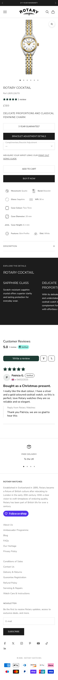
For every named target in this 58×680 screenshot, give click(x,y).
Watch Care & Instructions (16, 593)
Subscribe (13, 631)
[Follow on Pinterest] (30, 643)
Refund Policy (10, 582)
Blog (5, 535)
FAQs (6, 540)
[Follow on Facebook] (4, 643)
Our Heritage (9, 546)
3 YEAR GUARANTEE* (29, 126)
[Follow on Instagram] (21, 643)
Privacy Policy (10, 551)
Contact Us (8, 566)
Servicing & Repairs (13, 588)
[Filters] (43, 358)
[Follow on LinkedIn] (4, 648)
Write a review (21, 358)
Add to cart (29, 169)
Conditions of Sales (13, 561)
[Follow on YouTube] (38, 643)
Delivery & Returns (12, 572)
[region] (29, 453)
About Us (8, 524)
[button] (10, 99)
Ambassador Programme (15, 530)
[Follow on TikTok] (46, 643)
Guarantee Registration (14, 577)
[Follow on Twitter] (13, 643)
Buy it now (29, 178)
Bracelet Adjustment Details (29, 136)
